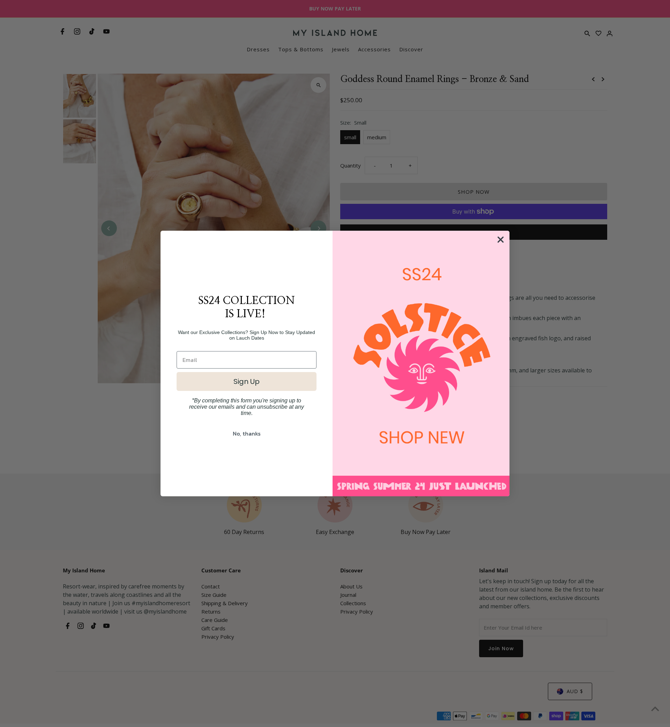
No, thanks (247, 433)
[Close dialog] (500, 239)
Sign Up (246, 381)
